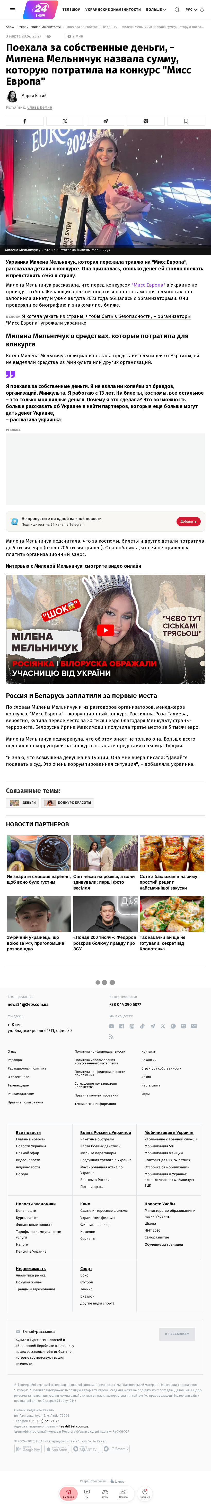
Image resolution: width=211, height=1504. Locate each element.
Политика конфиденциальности (100, 1051)
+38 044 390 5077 (125, 1004)
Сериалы (87, 1238)
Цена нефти (26, 1210)
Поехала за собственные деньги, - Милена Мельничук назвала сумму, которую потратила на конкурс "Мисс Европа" (135, 27)
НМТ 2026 (152, 1230)
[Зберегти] (186, 121)
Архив (146, 1077)
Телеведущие (18, 1085)
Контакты (149, 1051)
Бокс (84, 1275)
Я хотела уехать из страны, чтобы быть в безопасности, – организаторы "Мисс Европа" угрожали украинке (98, 319)
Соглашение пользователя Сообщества (96, 1085)
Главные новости (31, 1139)
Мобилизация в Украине (169, 1132)
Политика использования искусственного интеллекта (96, 1061)
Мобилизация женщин (164, 1153)
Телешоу (71, 9)
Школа (150, 1223)
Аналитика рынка (31, 1275)
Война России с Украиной (105, 1132)
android (28, 1448)
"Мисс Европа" (148, 285)
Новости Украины (31, 1146)
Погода (22, 1174)
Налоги (22, 1244)
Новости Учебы (160, 1204)
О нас (12, 1051)
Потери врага (91, 1187)
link (111, 1026)
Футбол (86, 1282)
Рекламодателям (21, 1094)
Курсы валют (27, 1218)
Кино (85, 1204)
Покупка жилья (29, 1282)
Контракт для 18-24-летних (167, 1160)
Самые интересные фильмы (104, 1210)
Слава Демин (39, 107)
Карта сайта (151, 1085)
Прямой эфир (27, 1153)
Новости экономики (36, 1204)
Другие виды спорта (97, 1303)
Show (10, 27)
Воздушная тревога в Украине (105, 1160)
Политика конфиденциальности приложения (100, 1073)
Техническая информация (95, 1104)
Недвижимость (31, 1268)
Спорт (86, 1268)
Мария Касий (34, 96)
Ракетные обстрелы (97, 1139)
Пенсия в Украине (31, 1251)
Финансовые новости (34, 1225)
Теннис (86, 1289)
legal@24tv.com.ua (74, 1426)
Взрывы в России (95, 1180)
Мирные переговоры (98, 1153)
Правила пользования (25, 1102)
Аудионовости (28, 1167)
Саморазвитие (157, 1237)
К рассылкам (177, 1334)
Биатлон (87, 1296)
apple (57, 1448)
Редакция (15, 1060)
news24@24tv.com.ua (28, 1004)
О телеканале (18, 1077)
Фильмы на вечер (95, 1225)
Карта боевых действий (100, 1146)
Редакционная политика (27, 1068)
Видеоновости (28, 1160)
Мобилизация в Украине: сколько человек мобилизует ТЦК (169, 1180)
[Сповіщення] (202, 9)
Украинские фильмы (97, 1218)
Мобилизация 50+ (159, 1146)
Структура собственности (161, 1068)
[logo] (40, 10)
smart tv (85, 1448)
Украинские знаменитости (113, 9)
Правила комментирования (96, 1095)
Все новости (28, 1132)
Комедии (87, 1231)
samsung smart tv (116, 1448)
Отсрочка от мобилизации (167, 1167)
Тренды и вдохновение (35, 1289)
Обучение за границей (164, 1244)
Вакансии (149, 1060)
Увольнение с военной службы (171, 1139)
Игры (146, 1094)
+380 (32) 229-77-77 (44, 1421)
